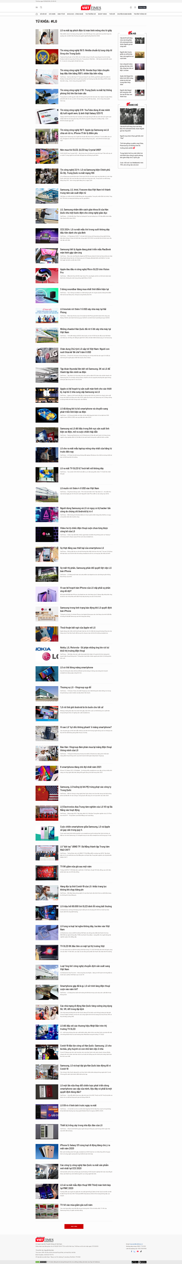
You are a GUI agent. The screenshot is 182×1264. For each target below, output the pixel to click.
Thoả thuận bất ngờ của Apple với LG (77, 627)
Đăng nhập (142, 7)
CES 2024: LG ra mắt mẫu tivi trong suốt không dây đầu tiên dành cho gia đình (85, 231)
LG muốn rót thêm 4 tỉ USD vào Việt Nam (79, 488)
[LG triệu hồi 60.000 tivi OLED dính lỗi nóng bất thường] (47, 912)
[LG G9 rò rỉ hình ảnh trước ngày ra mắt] (47, 1111)
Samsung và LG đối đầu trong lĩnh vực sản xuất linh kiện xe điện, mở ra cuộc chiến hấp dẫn (84, 430)
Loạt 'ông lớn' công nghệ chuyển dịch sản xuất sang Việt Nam (85, 967)
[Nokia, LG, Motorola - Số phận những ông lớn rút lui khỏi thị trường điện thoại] (47, 653)
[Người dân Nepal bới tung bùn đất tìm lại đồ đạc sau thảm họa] (139, 93)
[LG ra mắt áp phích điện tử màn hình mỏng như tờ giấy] (47, 36)
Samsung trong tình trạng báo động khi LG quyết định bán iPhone (86, 609)
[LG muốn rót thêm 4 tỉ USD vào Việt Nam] (47, 494)
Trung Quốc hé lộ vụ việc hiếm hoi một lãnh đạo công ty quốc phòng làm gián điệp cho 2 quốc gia (131, 155)
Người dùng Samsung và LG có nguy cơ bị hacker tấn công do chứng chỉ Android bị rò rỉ (85, 510)
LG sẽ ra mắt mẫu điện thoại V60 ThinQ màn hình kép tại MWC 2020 (85, 1186)
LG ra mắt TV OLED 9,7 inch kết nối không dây (82, 468)
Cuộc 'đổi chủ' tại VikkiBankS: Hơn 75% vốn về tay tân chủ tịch (131, 164)
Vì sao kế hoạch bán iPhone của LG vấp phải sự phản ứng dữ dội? (85, 589)
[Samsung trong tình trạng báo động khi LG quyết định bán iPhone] (47, 614)
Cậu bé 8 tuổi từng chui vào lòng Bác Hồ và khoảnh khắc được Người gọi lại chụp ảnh (126, 42)
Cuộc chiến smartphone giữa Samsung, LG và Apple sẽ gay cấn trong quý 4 (85, 828)
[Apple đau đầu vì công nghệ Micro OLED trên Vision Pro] (47, 275)
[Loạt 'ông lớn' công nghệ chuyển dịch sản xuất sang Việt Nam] (47, 972)
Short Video (102, 14)
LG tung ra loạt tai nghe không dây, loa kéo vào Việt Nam (85, 928)
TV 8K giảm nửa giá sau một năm (75, 866)
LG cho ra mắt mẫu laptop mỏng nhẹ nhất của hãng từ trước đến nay (86, 450)
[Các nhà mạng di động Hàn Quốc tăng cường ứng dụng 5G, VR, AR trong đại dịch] (47, 1012)
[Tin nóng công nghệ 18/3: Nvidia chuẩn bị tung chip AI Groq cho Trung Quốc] (47, 56)
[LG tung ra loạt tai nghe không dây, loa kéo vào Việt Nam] (47, 932)
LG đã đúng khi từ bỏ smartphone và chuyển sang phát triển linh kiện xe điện (84, 410)
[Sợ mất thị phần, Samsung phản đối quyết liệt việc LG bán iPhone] (47, 574)
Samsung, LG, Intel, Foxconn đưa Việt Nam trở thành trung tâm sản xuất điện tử (85, 191)
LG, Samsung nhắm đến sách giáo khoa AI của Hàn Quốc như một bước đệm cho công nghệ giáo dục (84, 211)
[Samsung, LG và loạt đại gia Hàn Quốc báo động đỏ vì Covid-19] (47, 1072)
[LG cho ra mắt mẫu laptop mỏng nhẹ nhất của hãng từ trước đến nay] (47, 454)
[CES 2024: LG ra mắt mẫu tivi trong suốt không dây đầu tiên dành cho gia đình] (47, 235)
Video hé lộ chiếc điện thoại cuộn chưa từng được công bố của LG (84, 529)
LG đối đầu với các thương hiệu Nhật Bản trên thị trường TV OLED (83, 1027)
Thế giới (112, 14)
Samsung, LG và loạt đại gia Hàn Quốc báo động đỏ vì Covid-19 (85, 1067)
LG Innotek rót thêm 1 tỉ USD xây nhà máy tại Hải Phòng (83, 311)
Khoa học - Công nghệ (75, 14)
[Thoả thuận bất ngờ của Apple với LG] (47, 634)
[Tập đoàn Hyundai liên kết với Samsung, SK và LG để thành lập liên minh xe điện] (47, 375)
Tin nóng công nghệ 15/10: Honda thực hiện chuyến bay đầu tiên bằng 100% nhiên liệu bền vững (84, 72)
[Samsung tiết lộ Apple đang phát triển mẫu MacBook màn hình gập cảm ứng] (47, 255)
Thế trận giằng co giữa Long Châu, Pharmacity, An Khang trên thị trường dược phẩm (131, 145)
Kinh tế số (61, 14)
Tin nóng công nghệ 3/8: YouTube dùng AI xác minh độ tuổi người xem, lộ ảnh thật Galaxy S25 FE (85, 111)
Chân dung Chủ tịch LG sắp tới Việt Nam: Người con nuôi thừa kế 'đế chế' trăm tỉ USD (84, 350)
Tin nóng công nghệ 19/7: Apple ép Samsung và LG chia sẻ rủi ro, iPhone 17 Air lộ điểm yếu (84, 131)
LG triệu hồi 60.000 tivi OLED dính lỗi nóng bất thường (86, 906)
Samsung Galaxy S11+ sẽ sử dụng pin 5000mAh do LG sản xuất (85, 1226)
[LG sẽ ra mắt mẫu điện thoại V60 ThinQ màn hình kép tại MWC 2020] (47, 1191)
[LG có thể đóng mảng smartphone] (47, 673)
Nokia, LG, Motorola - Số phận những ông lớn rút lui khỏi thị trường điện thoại (84, 649)
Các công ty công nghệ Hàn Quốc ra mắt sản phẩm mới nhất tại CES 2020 (84, 1167)
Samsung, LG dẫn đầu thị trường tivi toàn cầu (82, 1244)
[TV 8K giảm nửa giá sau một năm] (47, 872)
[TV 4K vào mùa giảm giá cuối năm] (47, 1211)
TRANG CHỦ (133, 105)
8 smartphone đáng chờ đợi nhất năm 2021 (80, 766)
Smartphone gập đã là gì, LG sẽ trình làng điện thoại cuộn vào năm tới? (85, 987)
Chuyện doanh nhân (124, 14)
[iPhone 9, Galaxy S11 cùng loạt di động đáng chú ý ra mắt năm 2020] (47, 1151)
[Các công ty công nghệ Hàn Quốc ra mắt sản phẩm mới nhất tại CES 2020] (47, 1171)
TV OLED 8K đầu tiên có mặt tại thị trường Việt (82, 946)
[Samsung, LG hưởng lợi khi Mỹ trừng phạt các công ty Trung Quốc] (47, 793)
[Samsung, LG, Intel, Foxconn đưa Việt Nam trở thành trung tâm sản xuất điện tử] (47, 196)
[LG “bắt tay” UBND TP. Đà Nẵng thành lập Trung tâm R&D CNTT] (47, 853)
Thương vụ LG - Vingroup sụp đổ (75, 687)
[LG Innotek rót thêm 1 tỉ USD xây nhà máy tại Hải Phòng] (47, 315)
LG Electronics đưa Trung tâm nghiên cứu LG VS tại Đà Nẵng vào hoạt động (86, 808)
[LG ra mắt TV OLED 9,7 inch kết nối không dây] (47, 474)
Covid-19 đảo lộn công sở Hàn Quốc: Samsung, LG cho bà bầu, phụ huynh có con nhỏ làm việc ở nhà (86, 1047)
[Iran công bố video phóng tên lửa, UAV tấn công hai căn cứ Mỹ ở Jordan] (139, 67)
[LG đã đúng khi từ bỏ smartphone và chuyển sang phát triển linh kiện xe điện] (47, 415)
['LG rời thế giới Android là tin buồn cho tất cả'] (47, 713)
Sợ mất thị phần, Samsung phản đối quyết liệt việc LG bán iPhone (86, 569)
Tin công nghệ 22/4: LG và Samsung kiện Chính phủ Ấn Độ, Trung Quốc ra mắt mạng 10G (85, 171)
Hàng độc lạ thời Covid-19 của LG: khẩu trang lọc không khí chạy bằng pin (83, 888)
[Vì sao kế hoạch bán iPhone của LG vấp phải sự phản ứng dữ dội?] (47, 594)
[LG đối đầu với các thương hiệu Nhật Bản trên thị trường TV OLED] (47, 1032)
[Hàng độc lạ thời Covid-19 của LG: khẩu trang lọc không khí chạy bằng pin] (47, 892)
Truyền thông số (140, 14)
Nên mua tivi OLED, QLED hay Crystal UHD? (80, 149)
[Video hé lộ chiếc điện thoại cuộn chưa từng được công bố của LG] (47, 534)
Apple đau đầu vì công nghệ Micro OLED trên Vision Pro (84, 271)
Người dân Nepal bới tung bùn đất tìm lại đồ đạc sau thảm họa (126, 93)
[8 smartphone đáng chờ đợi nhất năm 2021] (47, 773)
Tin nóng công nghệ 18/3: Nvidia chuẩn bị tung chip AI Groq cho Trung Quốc (86, 52)
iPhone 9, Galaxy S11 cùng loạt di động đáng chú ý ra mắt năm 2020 (85, 1147)
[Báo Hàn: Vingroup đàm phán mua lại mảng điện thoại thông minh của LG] (47, 753)
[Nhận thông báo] (131, 7)
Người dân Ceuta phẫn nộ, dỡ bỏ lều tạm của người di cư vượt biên (126, 55)
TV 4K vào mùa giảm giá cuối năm (76, 1204)
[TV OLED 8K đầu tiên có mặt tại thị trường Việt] (47, 952)
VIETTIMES (91, 7)
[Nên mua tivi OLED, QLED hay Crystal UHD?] (47, 156)
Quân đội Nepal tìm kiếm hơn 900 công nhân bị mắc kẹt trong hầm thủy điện (126, 80)
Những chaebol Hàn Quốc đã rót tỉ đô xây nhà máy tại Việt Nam (85, 330)
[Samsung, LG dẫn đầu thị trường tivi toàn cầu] (47, 1251)
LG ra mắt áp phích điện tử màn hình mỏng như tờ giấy (86, 30)
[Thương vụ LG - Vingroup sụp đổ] (47, 693)
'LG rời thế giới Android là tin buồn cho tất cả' (81, 707)
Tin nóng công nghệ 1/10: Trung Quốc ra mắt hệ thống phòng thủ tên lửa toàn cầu (86, 92)
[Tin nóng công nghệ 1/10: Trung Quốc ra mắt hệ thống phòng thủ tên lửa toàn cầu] (47, 96)
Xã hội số (43, 14)
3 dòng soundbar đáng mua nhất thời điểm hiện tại (84, 289)
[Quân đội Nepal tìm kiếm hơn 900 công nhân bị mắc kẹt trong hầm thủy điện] (139, 79)
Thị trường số (90, 14)
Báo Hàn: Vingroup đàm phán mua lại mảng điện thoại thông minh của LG (86, 748)
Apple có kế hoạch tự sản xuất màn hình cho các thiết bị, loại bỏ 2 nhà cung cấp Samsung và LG (86, 390)
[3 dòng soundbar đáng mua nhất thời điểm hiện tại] (47, 295)
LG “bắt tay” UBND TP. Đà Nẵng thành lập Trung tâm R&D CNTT (84, 848)
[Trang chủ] (37, 14)
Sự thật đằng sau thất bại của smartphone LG (82, 547)
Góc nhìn (52, 14)
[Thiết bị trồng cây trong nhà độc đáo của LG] (47, 1131)
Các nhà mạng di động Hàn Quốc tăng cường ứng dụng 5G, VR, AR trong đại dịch (86, 1007)
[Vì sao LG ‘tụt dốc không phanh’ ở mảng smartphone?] (47, 733)
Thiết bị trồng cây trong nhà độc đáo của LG (81, 1125)
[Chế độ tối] (135, 7)
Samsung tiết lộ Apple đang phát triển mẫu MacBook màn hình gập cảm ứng (85, 251)
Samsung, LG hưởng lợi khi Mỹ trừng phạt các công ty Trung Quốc (85, 788)
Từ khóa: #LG (46, 21)
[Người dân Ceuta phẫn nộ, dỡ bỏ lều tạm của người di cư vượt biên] (139, 55)
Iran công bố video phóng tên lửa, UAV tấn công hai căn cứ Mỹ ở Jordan (126, 67)
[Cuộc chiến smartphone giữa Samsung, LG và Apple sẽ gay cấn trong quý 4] (47, 833)
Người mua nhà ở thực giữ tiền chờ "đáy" (131, 137)
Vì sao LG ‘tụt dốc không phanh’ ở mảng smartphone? (86, 727)
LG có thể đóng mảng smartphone (76, 667)
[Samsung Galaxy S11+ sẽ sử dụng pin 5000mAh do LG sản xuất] (47, 1231)
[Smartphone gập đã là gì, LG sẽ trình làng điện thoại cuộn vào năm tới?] (47, 992)
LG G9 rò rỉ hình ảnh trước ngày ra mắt (78, 1105)
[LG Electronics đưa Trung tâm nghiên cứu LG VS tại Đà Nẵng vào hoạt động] (47, 813)
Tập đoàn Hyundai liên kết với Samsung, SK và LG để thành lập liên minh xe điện (85, 370)
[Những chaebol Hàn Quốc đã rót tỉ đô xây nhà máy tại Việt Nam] (47, 335)
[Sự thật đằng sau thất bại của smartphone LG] (47, 554)
